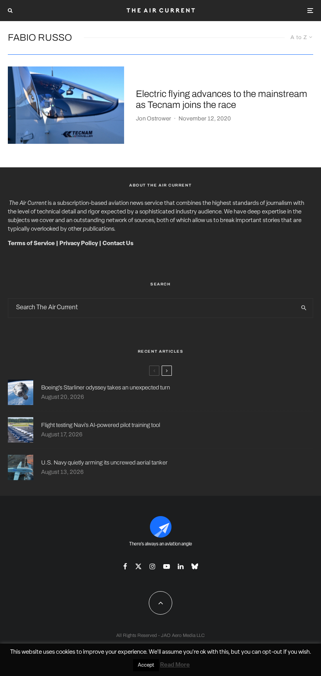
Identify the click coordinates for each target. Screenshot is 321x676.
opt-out (272, 652)
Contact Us (118, 244)
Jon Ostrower (153, 118)
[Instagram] (152, 566)
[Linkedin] (181, 566)
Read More (175, 665)
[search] (304, 308)
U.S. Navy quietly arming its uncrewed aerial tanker (104, 462)
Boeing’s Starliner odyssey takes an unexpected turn (105, 387)
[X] (138, 566)
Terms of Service (31, 244)
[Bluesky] (195, 566)
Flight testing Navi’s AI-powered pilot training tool (100, 425)
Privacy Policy (79, 244)
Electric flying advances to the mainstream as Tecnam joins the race (221, 99)
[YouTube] (166, 566)
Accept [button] (146, 665)
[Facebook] (125, 566)
